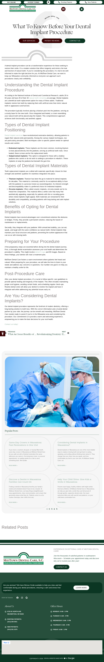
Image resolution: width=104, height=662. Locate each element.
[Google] (27, 598)
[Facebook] (17, 598)
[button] (2, 333)
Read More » (13, 465)
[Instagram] (22, 598)
